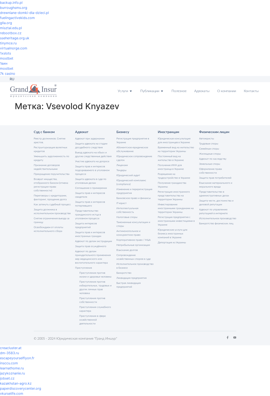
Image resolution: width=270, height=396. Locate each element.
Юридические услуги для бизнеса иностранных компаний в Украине (172, 234)
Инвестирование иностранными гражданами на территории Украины (176, 208)
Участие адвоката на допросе (92, 161)
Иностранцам (168, 132)
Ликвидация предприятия (131, 278)
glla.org (6, 23)
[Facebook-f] (227, 337)
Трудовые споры (208, 143)
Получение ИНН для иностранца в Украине (171, 167)
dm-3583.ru (9, 353)
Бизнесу (122, 132)
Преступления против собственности (92, 300)
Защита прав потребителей (215, 178)
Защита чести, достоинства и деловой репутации (216, 202)
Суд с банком (44, 132)
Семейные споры (209, 148)
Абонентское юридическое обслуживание (132, 149)
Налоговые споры (126, 217)
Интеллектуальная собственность (127, 210)
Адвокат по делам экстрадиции (93, 241)
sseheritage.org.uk (14, 38)
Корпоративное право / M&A (133, 240)
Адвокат (81, 132)
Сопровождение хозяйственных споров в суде (133, 257)
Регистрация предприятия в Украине (132, 140)
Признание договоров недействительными (47, 167)
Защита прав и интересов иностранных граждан (90, 234)
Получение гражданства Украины (172, 185)
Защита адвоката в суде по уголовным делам (90, 181)
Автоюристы (206, 138)
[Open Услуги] (130, 91)
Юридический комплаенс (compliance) (131, 182)
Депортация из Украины (172, 242)
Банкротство (123, 273)
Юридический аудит (128, 175)
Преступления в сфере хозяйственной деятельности (92, 320)
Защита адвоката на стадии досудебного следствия (91, 145)
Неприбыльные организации (133, 245)
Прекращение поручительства (51, 174)
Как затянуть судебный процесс (52, 204)
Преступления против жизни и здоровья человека (95, 275)
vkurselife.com (11, 393)
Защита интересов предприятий (86, 225)
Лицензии (122, 165)
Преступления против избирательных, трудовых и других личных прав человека (95, 287)
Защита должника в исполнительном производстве (52, 211)
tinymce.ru (8, 43)
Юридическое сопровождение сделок (134, 158)
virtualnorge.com (13, 48)
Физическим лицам (214, 132)
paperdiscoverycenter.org (20, 388)
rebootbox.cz (11, 33)
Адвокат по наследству (212, 159)
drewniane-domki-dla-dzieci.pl (24, 13)
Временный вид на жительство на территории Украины (176, 149)
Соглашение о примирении (91, 188)
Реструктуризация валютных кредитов (50, 149)
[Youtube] (234, 337)
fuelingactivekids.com (17, 18)
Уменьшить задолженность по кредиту (51, 158)
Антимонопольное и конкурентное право (128, 233)
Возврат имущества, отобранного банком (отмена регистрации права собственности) (51, 185)
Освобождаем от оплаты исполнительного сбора (48, 229)
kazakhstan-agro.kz (16, 383)
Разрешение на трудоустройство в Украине (174, 176)
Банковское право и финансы (133, 198)
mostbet (6, 58)
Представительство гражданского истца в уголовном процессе (88, 215)
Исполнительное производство (217, 218)
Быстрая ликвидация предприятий (128, 285)
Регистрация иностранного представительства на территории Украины (174, 196)
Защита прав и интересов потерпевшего (90, 204)
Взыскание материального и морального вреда (215, 185)
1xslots (5, 53)
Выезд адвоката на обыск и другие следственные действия (93, 154)
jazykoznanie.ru (12, 373)
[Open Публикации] (162, 91)
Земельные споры (209, 164)
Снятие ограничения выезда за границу (51, 220)
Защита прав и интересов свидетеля (90, 195)
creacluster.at (11, 348)
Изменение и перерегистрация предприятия (134, 191)
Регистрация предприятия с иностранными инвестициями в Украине (176, 221)
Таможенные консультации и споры (133, 224)
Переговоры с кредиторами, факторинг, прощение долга (50, 197)
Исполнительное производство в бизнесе (135, 266)
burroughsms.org (13, 7)
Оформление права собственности (210, 171)
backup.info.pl (11, 2)
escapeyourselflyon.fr (17, 358)
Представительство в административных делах (214, 194)
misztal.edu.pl (11, 28)
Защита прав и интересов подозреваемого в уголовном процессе (92, 170)
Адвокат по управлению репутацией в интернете (213, 211)
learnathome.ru (12, 368)
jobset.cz (7, 378)
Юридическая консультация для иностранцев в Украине (174, 140)
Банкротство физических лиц (216, 223)
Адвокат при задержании (90, 138)
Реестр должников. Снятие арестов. (49, 140)
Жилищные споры (210, 153)
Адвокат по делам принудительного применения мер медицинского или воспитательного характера (93, 257)
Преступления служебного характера (95, 309)
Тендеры (121, 170)
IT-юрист (121, 203)
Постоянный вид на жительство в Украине (171, 158)
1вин (3, 63)
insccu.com (9, 363)
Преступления (83, 268)
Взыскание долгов (127, 250)
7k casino (7, 73)
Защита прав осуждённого (90, 246)
